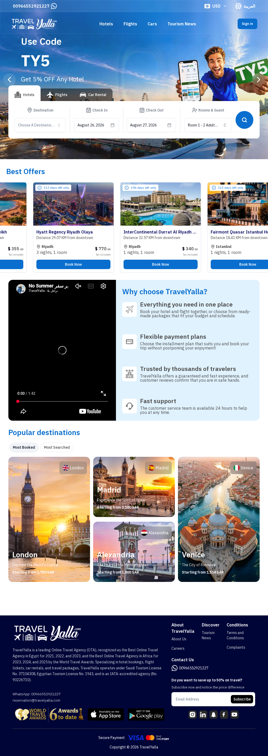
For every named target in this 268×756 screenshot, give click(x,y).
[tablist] (60, 96)
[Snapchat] (213, 714)
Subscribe (242, 699)
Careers (178, 648)
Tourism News (182, 23)
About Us (178, 639)
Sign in (247, 23)
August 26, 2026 (90, 125)
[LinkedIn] (203, 714)
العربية (249, 6)
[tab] (24, 93)
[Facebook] (224, 714)
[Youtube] (234, 714)
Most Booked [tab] (24, 447)
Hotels (106, 23)
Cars (152, 23)
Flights (130, 23)
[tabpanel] (134, 519)
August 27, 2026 (143, 125)
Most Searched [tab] (57, 447)
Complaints (236, 647)
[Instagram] (192, 714)
